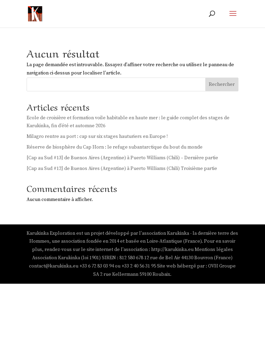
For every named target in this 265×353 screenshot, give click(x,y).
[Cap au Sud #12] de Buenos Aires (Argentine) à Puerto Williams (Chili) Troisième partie (122, 168)
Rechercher (222, 84)
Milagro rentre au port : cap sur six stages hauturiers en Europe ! (97, 136)
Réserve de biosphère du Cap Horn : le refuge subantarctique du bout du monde (115, 147)
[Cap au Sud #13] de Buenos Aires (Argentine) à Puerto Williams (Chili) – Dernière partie (122, 158)
